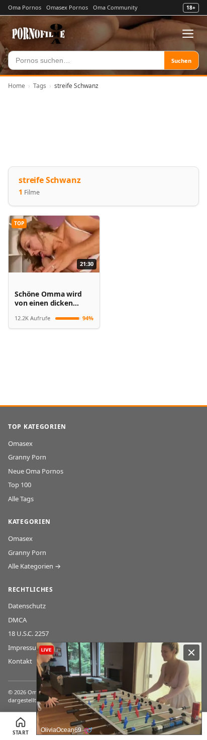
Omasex (20, 443)
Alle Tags (21, 498)
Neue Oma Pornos (35, 471)
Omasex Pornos (67, 7)
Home (16, 85)
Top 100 (19, 484)
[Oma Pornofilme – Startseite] (38, 34)
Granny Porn (27, 456)
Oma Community (115, 7)
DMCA (17, 619)
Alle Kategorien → (34, 566)
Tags (39, 85)
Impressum (25, 647)
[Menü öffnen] (188, 34)
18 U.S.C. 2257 (28, 633)
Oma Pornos (24, 7)
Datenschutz (27, 605)
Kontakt (20, 661)
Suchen (181, 60)
